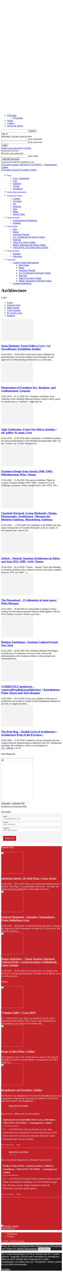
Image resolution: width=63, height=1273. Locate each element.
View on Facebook (7, 1145)
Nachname (6, 828)
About (10, 120)
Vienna (16, 186)
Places (9, 175)
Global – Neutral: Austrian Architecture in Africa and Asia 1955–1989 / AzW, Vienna (30, 560)
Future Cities (19, 214)
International (11, 259)
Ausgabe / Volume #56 (13, 803)
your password (35, 142)
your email (33, 156)
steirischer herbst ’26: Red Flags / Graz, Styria (28, 878)
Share (19, 1145)
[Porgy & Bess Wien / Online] (12, 1046)
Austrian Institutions (22, 283)
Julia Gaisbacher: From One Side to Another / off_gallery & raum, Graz (29, 431)
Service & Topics (15, 126)
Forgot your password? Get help (16, 148)
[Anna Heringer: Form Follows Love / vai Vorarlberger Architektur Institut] (17, 340)
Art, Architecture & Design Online (29, 237)
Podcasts (17, 239)
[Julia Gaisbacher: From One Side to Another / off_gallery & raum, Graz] (17, 424)
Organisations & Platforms (25, 220)
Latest (10, 302)
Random (11, 315)
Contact (10, 123)
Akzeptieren (44, 1249)
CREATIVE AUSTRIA (18, 1106)
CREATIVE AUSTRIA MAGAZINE (30, 247)
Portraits (17, 253)
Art (14, 204)
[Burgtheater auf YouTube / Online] (12, 1084)
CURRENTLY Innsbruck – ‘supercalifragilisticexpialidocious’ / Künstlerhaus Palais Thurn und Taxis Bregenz (30, 689)
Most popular (13, 307)
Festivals (17, 206)
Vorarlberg (18, 189)
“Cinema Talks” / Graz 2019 (18, 1012)
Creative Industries (13, 217)
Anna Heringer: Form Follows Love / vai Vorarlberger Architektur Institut (25, 347)
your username (35, 139)
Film (15, 209)
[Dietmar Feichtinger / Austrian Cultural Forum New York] (17, 636)
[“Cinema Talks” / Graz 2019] (12, 1007)
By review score (14, 313)
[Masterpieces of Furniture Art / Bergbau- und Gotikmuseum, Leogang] (17, 382)
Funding (17, 223)
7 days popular (14, 310)
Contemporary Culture (14, 195)
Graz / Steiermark (21, 178)
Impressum (12, 1233)
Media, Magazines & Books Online (29, 245)
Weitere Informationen (27, 1249)
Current (16, 198)
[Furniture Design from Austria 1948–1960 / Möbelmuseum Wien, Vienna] (17, 465)
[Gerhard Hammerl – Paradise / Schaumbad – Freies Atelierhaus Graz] (12, 911)
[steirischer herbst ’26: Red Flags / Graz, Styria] (12, 872)
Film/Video (24, 265)
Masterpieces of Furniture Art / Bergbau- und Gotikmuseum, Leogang (28, 389)
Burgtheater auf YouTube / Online (21, 1090)
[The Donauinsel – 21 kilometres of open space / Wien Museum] (17, 594)
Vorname (5, 822)
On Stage (17, 201)
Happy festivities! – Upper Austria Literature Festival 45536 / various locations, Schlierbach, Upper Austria (29, 962)
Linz (15, 181)
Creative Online (12, 226)
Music (16, 211)
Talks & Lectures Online (24, 242)
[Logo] (10, 170)
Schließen (5, 1269)
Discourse (17, 256)
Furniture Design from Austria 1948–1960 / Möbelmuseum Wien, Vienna (27, 473)
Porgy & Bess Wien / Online (18, 1051)
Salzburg (17, 183)
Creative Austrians (13, 250)
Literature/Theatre (21, 234)
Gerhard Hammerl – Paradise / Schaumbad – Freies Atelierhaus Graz (28, 918)
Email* (5, 816)
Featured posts (13, 305)
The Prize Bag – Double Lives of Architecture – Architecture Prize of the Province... (29, 733)
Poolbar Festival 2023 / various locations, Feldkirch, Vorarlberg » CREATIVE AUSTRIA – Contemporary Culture (30, 1169)
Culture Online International (16, 192)
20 (7, 748)
